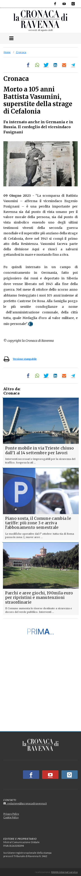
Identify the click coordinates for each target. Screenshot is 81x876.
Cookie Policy (11, 817)
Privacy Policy (11, 813)
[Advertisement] (40, 685)
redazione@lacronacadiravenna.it (26, 803)
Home (7, 52)
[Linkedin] (55, 64)
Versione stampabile (25, 359)
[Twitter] (46, 64)
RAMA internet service (64, 872)
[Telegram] (73, 64)
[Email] (64, 64)
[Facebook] (55, 4)
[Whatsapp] (37, 64)
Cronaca (21, 52)
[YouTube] (64, 4)
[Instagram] (73, 4)
